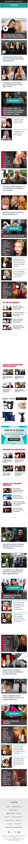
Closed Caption (16, 807)
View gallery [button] (14, 101)
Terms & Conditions (17, 817)
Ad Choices (9, 824)
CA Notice (6, 817)
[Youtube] (19, 832)
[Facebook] (9, 832)
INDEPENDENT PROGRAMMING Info (14, 827)
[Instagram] (16, 832)
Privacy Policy (13, 810)
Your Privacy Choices (15, 813)
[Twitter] (12, 832)
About (8, 807)
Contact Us (18, 820)
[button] (2, 5)
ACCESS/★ (14, 5)
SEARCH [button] (26, 5)
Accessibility (18, 824)
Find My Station (9, 820)
